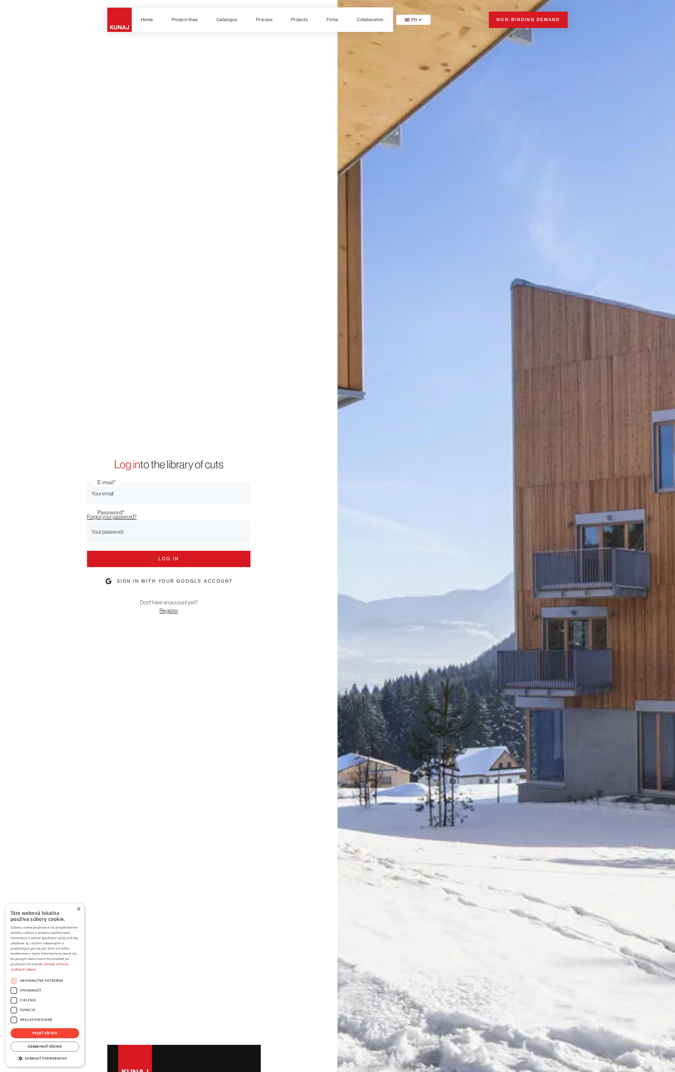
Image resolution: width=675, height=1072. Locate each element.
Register (169, 610)
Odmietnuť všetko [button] (45, 1046)
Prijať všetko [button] (44, 1033)
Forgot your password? (112, 517)
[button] (184, 19)
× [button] (78, 909)
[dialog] (44, 985)
